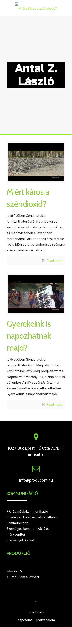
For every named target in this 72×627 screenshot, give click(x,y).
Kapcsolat (24, 620)
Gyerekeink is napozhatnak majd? (29, 336)
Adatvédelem (45, 620)
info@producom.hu (36, 480)
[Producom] (36, 8)
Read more (54, 260)
